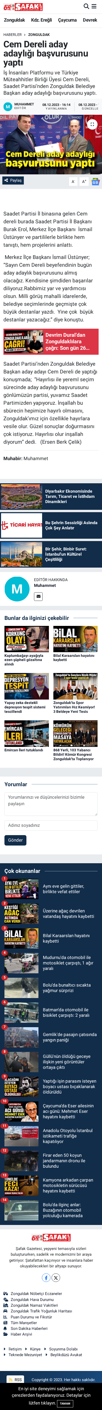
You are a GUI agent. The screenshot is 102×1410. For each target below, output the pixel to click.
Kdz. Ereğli (41, 20)
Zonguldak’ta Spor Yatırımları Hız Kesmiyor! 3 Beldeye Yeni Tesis (74, 707)
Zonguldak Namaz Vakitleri (34, 1305)
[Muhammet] (17, 588)
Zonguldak (14, 20)
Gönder (15, 840)
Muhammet (45, 585)
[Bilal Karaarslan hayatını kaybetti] (75, 638)
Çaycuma (67, 20)
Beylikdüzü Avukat (66, 1354)
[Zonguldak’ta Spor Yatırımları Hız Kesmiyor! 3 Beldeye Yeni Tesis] (75, 686)
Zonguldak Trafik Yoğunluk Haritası (41, 1311)
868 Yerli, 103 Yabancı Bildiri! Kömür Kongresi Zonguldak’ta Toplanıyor (73, 754)
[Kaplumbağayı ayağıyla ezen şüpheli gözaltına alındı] (26, 638)
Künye (35, 1349)
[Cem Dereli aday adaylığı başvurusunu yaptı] (51, 144)
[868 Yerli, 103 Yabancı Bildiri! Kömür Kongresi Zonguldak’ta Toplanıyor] (75, 733)
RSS (18, 1379)
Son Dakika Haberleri (29, 1328)
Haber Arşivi (21, 1334)
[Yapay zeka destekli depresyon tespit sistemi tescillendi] (26, 686)
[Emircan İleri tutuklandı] (26, 733)
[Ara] (86, 6)
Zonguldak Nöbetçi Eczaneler (36, 1293)
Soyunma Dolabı (63, 1349)
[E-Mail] (38, 596)
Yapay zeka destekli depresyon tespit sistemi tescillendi (25, 707)
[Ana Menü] (94, 6)
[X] (56, 1277)
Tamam (65, 1403)
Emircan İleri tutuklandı (23, 750)
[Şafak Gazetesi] (23, 6)
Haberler (12, 35)
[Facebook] (46, 1277)
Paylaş (16, 180)
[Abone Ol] (95, 181)
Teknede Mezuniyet (25, 1354)
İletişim (15, 1349)
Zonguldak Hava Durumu (32, 1299)
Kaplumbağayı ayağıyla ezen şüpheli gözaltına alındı (23, 659)
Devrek (90, 20)
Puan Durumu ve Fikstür (31, 1317)
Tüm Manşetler (24, 1322)
